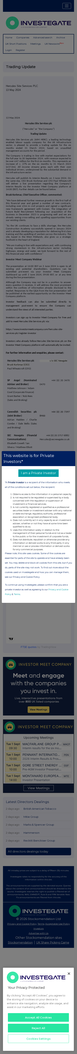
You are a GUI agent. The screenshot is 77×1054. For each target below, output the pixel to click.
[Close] (69, 973)
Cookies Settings (38, 1038)
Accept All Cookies (38, 1017)
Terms (17, 594)
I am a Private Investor (38, 473)
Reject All (38, 1028)
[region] (38, 1009)
